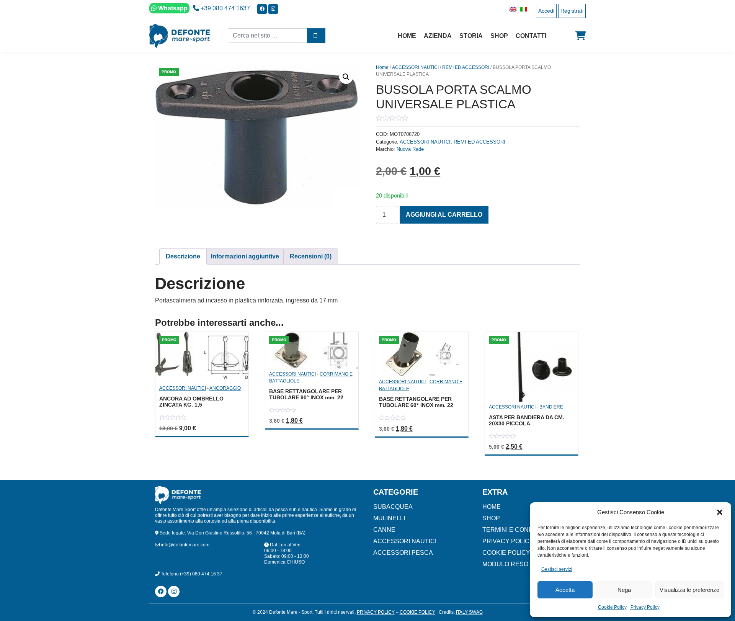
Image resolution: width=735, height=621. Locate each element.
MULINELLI (389, 518)
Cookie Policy (612, 607)
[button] (720, 512)
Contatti (531, 36)
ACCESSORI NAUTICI (415, 67)
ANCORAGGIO (225, 388)
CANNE (384, 529)
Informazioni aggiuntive (245, 256)
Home (407, 36)
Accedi (546, 11)
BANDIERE (551, 407)
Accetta (565, 590)
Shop (499, 36)
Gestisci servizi (556, 569)
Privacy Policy (645, 607)
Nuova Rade (410, 149)
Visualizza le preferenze (689, 590)
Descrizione (183, 256)
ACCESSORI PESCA (403, 552)
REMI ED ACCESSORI (465, 67)
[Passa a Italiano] (521, 9)
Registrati (571, 11)
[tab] (183, 256)
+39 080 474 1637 (224, 8)
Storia (471, 36)
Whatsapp (172, 8)
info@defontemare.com (184, 544)
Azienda (438, 36)
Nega (624, 590)
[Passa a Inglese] (511, 9)
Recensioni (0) (311, 256)
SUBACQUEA (393, 506)
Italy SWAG (469, 612)
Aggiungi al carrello (444, 214)
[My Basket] (580, 35)
